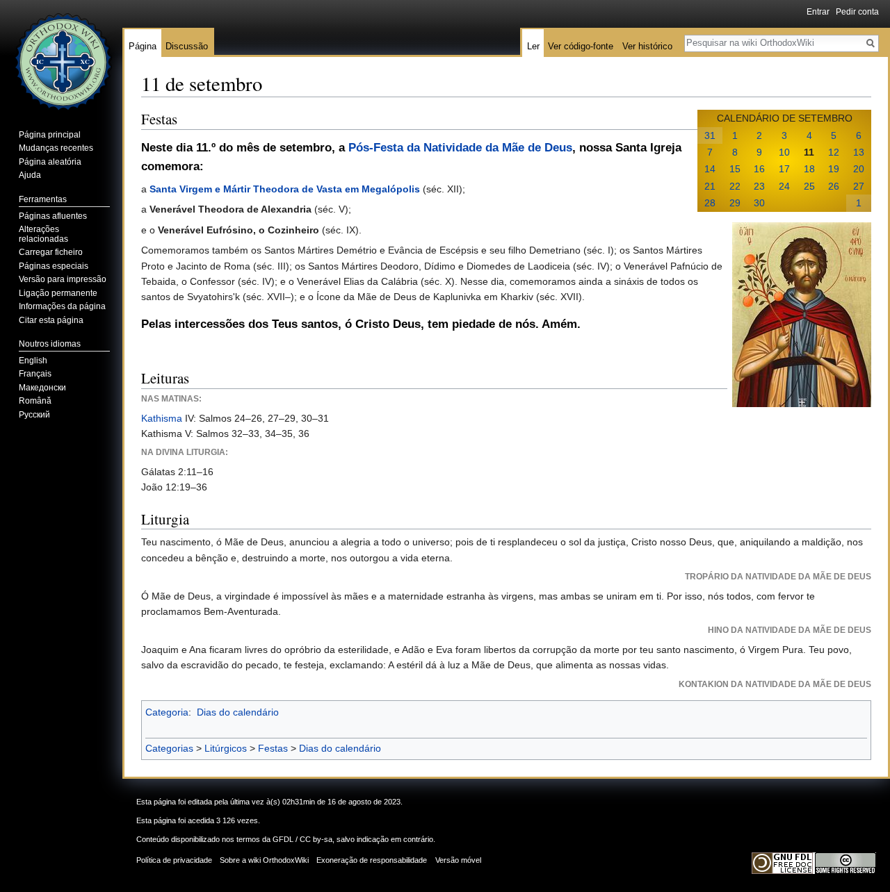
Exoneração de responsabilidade (371, 860)
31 (709, 135)
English (33, 360)
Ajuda (30, 175)
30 (759, 202)
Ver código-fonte (580, 46)
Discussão (186, 46)
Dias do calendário (238, 712)
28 (709, 202)
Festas (273, 748)
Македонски (42, 388)
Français (35, 374)
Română (35, 401)
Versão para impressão (62, 279)
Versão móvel (458, 860)
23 (759, 186)
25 (809, 186)
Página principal (50, 135)
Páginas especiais (53, 266)
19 (833, 168)
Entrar (818, 12)
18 (809, 168)
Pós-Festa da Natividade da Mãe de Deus (460, 147)
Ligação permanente (58, 293)
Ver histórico (647, 46)
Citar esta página (51, 320)
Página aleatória (50, 162)
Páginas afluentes (53, 216)
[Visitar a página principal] (61, 55)
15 (735, 168)
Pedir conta (857, 12)
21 (709, 186)
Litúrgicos (225, 748)
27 (858, 186)
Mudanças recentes (56, 148)
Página (142, 46)
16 (759, 168)
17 (784, 168)
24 (784, 186)
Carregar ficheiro (51, 252)
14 (709, 168)
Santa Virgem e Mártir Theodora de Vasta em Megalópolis (284, 189)
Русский (34, 415)
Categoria (166, 712)
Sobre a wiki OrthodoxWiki (264, 860)
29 (735, 202)
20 (858, 168)
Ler (533, 46)
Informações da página (62, 306)
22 (735, 186)
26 (833, 186)
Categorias (169, 748)
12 (833, 152)
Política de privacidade (174, 860)
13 (858, 152)
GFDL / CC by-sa (302, 839)
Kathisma (161, 418)
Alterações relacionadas (43, 234)
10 (784, 152)
